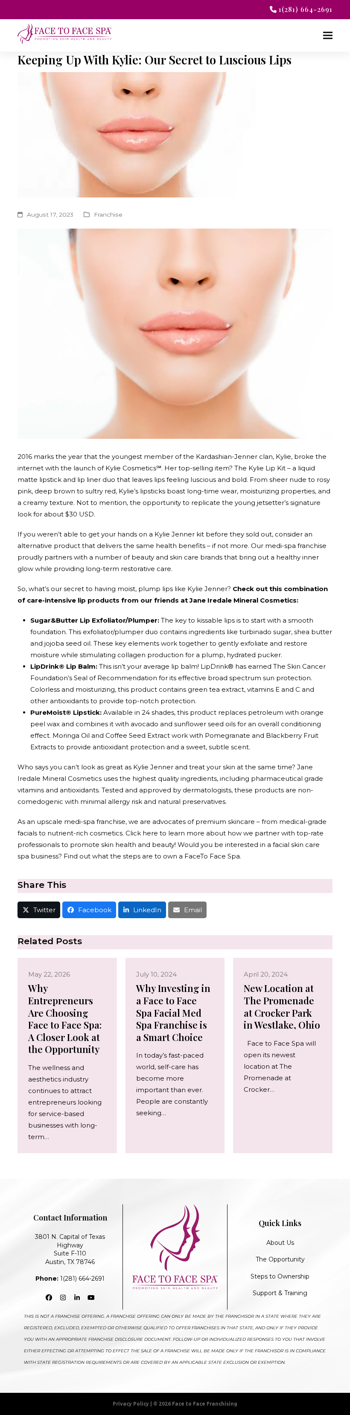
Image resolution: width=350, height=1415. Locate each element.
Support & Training (280, 1293)
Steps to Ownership (280, 1276)
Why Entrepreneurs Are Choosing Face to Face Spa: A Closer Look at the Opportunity (65, 1018)
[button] (327, 35)
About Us (280, 1243)
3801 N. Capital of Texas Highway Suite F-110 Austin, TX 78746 (70, 1249)
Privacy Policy (131, 1403)
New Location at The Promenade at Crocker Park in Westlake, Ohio (282, 1006)
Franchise (108, 214)
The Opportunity (280, 1259)
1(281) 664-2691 (70, 1278)
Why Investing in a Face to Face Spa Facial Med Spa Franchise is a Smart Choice (173, 1012)
